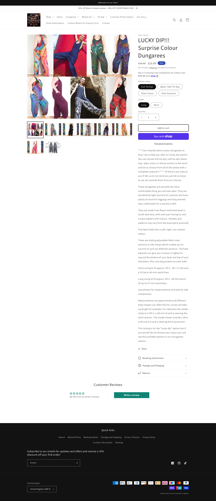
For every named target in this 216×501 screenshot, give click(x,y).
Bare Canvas (170, 493)
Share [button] (144, 348)
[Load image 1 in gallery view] (35, 130)
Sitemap (119, 442)
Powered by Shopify (182, 493)
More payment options (163, 143)
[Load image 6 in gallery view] (124, 130)
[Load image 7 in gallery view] (35, 148)
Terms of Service (132, 437)
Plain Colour (147, 93)
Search (62, 437)
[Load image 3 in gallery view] (71, 130)
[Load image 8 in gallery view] (53, 148)
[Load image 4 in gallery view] (89, 130)
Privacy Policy (148, 437)
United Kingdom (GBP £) (40, 489)
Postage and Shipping (111, 437)
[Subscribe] (76, 462)
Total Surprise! (168, 93)
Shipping (153, 67)
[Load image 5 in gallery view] (106, 130)
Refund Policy (74, 437)
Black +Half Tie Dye (170, 86)
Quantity (141, 111)
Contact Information (102, 442)
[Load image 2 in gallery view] (53, 130)
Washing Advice (90, 437)
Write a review (131, 395)
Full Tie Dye (147, 86)
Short (156, 105)
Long (143, 105)
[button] (50, 17)
